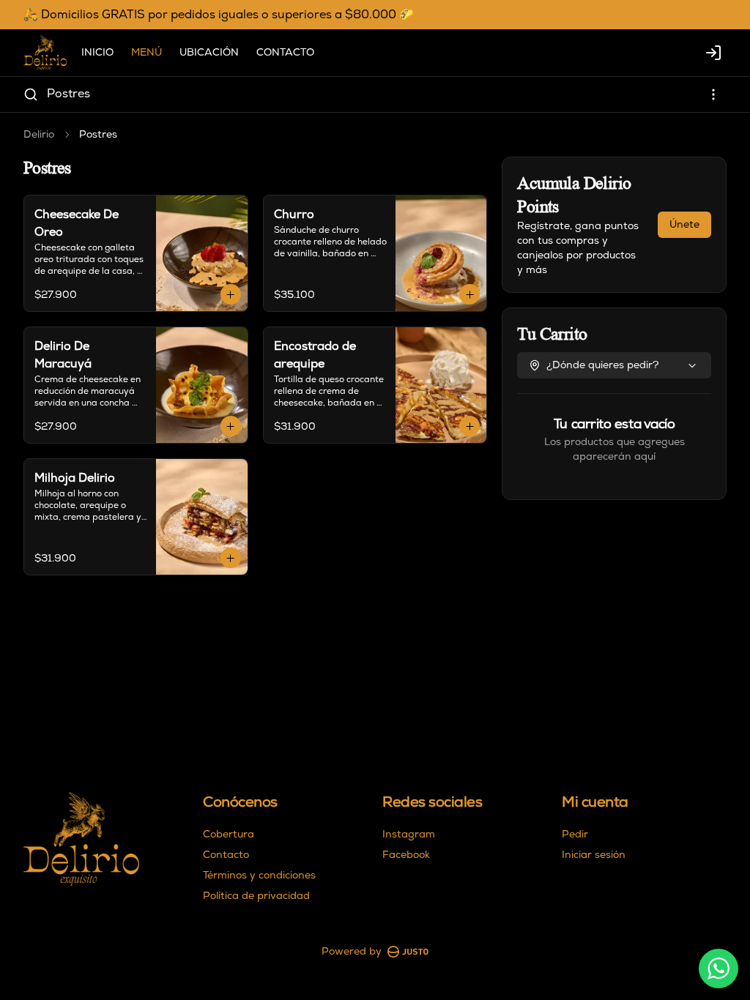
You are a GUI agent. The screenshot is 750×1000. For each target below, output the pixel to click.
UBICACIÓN (209, 52)
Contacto (226, 854)
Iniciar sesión (593, 854)
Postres (68, 93)
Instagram (408, 834)
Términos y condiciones (259, 875)
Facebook (406, 854)
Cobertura (228, 834)
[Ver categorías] (713, 94)
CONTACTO (285, 52)
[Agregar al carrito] (230, 294)
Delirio (38, 134)
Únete (684, 224)
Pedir (575, 834)
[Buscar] (30, 94)
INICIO (97, 52)
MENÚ (146, 52)
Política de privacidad (256, 895)
